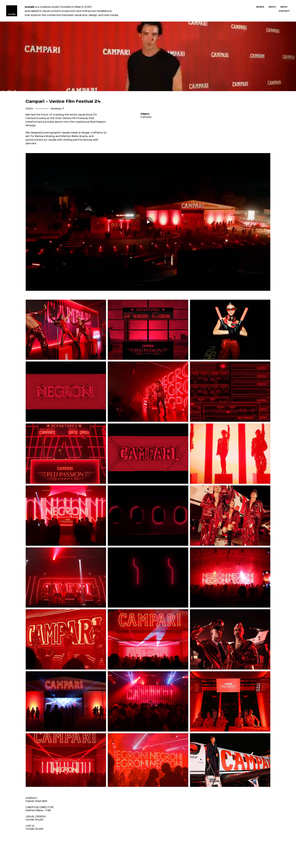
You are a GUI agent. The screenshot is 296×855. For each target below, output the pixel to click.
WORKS (260, 7)
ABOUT (272, 7)
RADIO (283, 7)
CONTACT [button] (284, 11)
